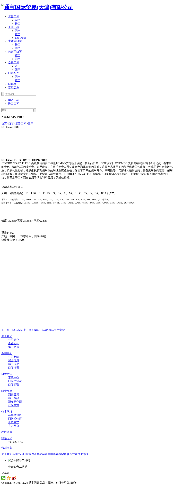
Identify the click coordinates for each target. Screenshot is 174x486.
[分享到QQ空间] (9, 478)
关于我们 (6, 336)
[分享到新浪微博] (14, 478)
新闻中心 (6, 353)
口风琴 (12, 83)
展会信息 (13, 360)
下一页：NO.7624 (11, 329)
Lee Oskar (20, 37)
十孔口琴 (13, 27)
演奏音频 (13, 394)
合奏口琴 (13, 62)
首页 (4, 123)
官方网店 (13, 425)
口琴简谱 (13, 384)
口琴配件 (13, 73)
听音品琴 (6, 390)
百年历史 (13, 87)
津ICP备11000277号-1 (91, 482)
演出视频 (13, 398)
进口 (17, 23)
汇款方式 (13, 422)
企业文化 (13, 343)
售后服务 (6, 447)
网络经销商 (15, 418)
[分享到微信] (3, 478)
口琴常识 (6, 373)
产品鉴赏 (13, 405)
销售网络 (6, 411)
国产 (17, 20)
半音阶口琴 (15, 41)
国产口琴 (13, 100)
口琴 (11, 123)
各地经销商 (15, 415)
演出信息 (13, 364)
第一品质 (13, 347)
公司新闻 (13, 356)
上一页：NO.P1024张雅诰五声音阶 (44, 329)
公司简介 (13, 339)
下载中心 (13, 377)
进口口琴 (13, 103)
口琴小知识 (15, 381)
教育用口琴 (15, 51)
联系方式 (6, 438)
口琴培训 (13, 367)
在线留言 (6, 432)
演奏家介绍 (15, 401)
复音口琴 (13, 16)
